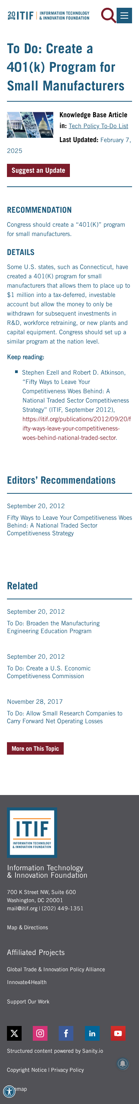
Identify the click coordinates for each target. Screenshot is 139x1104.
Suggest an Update (38, 170)
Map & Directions (27, 927)
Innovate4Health (27, 982)
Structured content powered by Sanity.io (55, 1051)
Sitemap (17, 1089)
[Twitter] (14, 1033)
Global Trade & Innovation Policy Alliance (56, 969)
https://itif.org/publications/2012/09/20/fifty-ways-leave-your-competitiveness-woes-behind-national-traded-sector (76, 428)
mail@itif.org (22, 908)
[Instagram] (43, 1033)
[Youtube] (121, 1033)
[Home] (48, 15)
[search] (109, 15)
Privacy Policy (67, 1070)
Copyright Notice (27, 1070)
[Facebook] (69, 1033)
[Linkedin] (95, 1033)
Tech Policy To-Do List (98, 126)
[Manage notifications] (123, 1063)
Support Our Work (28, 1001)
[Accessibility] (9, 1091)
